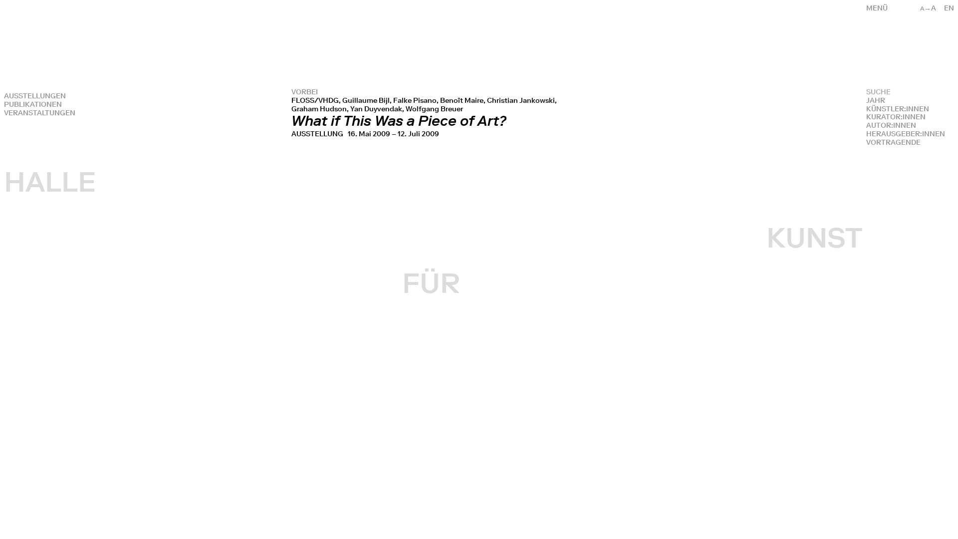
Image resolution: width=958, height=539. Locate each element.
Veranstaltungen (39, 113)
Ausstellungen (35, 96)
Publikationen (33, 104)
